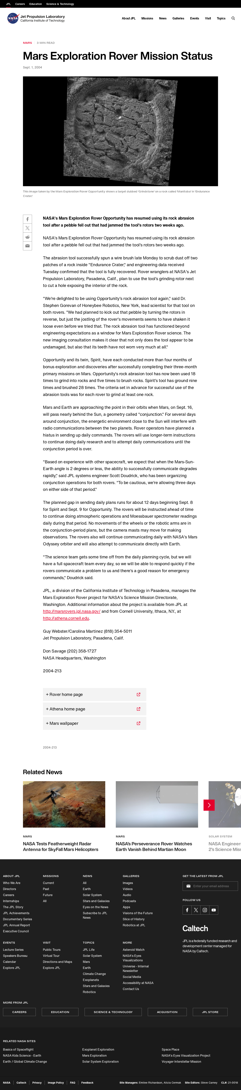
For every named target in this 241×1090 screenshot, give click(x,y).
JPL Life (89, 949)
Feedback (87, 1083)
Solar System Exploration (100, 1061)
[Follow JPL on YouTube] (213, 910)
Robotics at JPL (134, 925)
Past (46, 889)
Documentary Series (17, 919)
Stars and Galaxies (96, 901)
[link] (120, 131)
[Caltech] (195, 928)
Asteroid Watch (134, 949)
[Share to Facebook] (27, 219)
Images (128, 883)
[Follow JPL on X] (196, 910)
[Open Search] (233, 18)
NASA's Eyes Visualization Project (186, 1055)
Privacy (37, 1083)
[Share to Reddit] (27, 236)
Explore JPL (11, 967)
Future (48, 895)
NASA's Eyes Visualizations (133, 957)
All (45, 901)
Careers (8, 895)
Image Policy (56, 1083)
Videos (128, 889)
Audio (127, 895)
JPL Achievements (16, 913)
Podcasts (129, 901)
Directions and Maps (57, 961)
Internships (11, 901)
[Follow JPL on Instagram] (204, 910)
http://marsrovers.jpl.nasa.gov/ (71, 611)
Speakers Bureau (15, 955)
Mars (86, 961)
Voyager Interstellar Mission (181, 1061)
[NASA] (13, 18)
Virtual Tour (51, 955)
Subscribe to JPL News (95, 915)
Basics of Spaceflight (18, 1049)
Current (48, 883)
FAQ (72, 1083)
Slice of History (134, 919)
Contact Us (131, 989)
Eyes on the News (95, 907)
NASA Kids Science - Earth (22, 1055)
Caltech (21, 1083)
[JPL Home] (43, 18)
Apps (126, 907)
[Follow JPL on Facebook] (187, 910)
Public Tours (51, 949)
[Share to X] (27, 228)
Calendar (9, 961)
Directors (9, 889)
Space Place (170, 1049)
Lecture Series (13, 949)
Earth (87, 889)
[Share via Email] (27, 245)
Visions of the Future (138, 913)
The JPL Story (13, 907)
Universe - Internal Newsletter (136, 968)
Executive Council (16, 931)
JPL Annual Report (16, 925)
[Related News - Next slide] (209, 805)
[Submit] (188, 886)
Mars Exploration (94, 1055)
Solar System (92, 895)
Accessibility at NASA (138, 983)
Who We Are (11, 883)
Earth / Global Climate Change (25, 1061)
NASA (6, 1083)
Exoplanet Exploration (98, 1049)
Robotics (89, 992)
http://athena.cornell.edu (66, 618)
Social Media (132, 977)
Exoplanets (91, 980)
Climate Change (94, 974)
